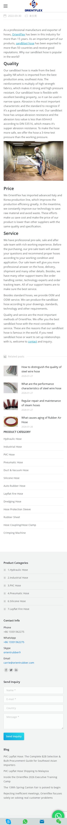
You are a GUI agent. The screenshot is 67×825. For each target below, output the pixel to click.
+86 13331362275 (14, 642)
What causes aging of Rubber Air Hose (41, 420)
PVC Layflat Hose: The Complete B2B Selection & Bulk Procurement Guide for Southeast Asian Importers (32, 761)
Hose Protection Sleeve (17, 509)
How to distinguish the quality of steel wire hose (41, 369)
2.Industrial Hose (18, 577)
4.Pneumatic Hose (18, 593)
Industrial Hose (13, 446)
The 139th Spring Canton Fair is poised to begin (32, 787)
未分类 (33, 15)
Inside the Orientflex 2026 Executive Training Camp (30, 779)
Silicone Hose (11, 478)
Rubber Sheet (12, 517)
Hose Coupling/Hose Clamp (20, 525)
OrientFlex (18, 34)
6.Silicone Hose (17, 601)
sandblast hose (25, 43)
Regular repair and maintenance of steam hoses (41, 403)
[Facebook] (6, 670)
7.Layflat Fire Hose (18, 609)
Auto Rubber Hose (14, 485)
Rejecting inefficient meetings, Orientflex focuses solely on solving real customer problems (33, 795)
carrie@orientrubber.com (19, 662)
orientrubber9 (12, 652)
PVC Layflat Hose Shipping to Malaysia (26, 771)
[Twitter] (11, 670)
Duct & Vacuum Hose (16, 470)
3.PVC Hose (14, 585)
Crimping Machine (15, 532)
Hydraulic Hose (13, 439)
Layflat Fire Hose (13, 493)
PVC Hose (9, 454)
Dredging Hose (12, 501)
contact (32, 341)
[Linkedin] (16, 670)
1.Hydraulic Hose (18, 569)
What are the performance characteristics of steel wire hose (41, 386)
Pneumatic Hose (13, 462)
